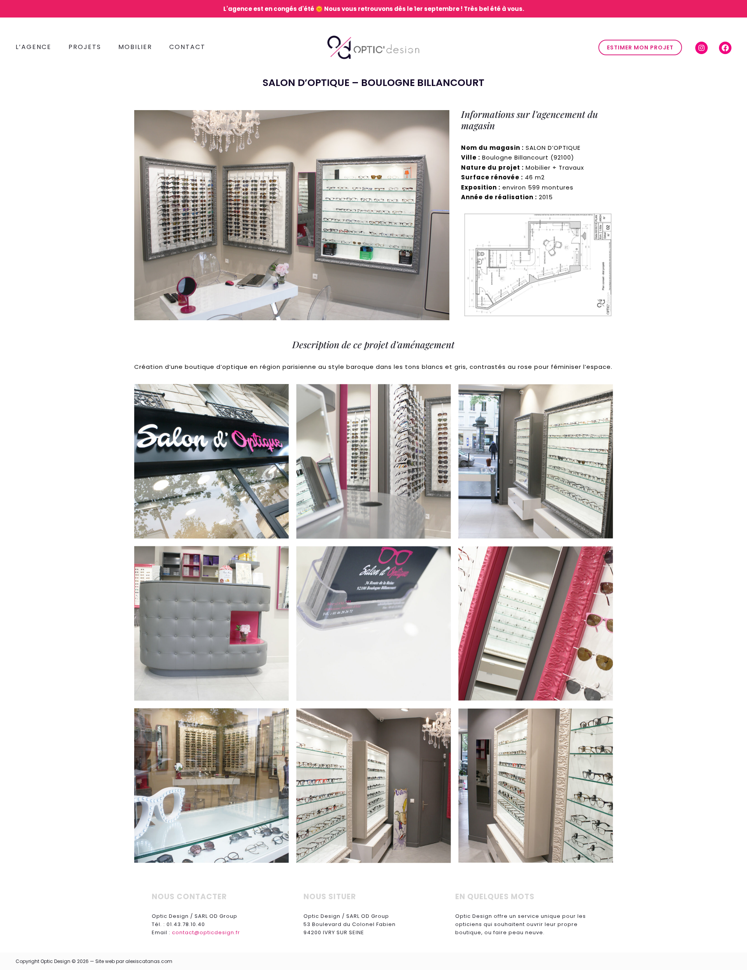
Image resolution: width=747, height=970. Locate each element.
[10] (535, 786)
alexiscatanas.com (148, 961)
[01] (211, 461)
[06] (373, 623)
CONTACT (187, 46)
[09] (373, 786)
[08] (211, 786)
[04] (535, 461)
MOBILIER (135, 46)
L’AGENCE (33, 46)
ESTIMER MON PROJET (640, 47)
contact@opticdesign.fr (206, 932)
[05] (211, 623)
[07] (535, 623)
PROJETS (84, 46)
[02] (373, 461)
